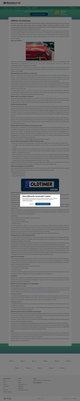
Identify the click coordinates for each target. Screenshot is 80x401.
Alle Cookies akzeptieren (43, 204)
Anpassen (31, 204)
